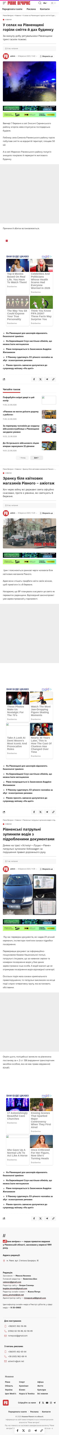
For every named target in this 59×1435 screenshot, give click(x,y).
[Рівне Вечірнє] (23, 3)
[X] (43, 1403)
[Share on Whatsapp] (29, 1431)
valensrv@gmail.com (12, 1282)
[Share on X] (23, 1431)
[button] (5, 3)
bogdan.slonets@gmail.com (15, 1288)
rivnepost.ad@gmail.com (35, 1298)
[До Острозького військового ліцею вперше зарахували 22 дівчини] (49, 446)
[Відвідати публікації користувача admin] (6, 56)
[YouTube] (47, 1403)
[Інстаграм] (51, 1403)
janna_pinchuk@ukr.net (13, 1295)
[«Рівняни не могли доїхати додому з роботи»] (49, 414)
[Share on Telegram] (36, 1431)
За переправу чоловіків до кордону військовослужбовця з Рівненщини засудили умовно (21, 429)
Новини (8, 19)
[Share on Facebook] (17, 1431)
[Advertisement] (29, 193)
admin (12, 56)
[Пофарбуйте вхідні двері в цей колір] (49, 400)
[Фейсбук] (39, 1403)
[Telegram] (54, 1403)
